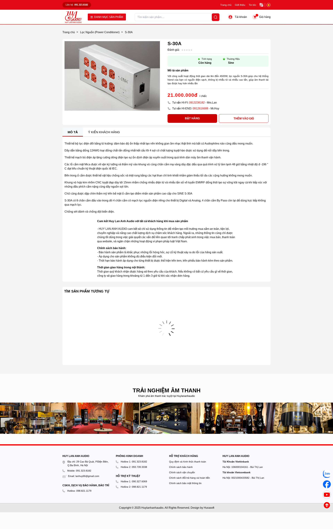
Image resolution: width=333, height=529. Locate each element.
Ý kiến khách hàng (104, 132)
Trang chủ (225, 4)
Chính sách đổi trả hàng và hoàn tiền (189, 477)
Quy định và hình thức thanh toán (187, 461)
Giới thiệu (240, 4)
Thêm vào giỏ (244, 118)
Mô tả (73, 132)
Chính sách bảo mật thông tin (185, 483)
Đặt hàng (192, 118)
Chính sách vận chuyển (182, 472)
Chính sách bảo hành (181, 467)
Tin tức (252, 4)
